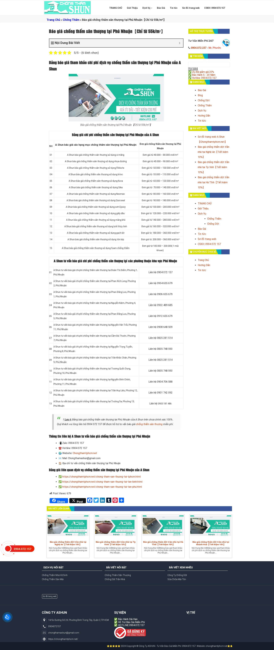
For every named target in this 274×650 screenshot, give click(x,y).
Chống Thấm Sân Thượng (118, 575)
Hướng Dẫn (204, 115)
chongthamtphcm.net (194, 646)
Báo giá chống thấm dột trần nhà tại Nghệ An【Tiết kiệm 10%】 (213, 152)
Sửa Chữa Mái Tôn (176, 579)
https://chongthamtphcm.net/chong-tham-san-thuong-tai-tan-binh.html (102, 481)
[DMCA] (130, 633)
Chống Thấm (71, 19)
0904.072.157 (198, 47)
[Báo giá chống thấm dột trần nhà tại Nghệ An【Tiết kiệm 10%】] (68, 526)
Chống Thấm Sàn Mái (53, 579)
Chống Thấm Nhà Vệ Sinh (55, 575)
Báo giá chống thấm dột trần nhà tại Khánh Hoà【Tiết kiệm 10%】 (210, 543)
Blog (200, 95)
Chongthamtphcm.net (85, 453)
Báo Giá (161, 8)
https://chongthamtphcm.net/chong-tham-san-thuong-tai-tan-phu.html (102, 486)
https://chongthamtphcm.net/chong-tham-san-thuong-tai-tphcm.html (101, 476)
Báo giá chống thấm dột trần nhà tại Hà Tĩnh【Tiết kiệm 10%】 (213, 182)
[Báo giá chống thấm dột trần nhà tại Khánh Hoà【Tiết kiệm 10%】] (210, 526)
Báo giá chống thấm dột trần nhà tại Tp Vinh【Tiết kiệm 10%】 (213, 167)
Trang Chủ (53, 19)
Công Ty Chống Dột (177, 575)
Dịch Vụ (146, 8)
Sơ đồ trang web (190, 8)
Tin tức (173, 8)
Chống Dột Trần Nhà (115, 579)
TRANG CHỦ (115, 8)
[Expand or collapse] (180, 43)
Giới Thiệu (132, 8)
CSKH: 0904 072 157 (214, 8)
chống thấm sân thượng (149, 424)
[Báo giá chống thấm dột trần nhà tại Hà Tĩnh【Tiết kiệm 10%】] (163, 526)
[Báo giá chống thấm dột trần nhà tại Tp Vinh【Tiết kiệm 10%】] (115, 526)
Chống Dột (204, 100)
